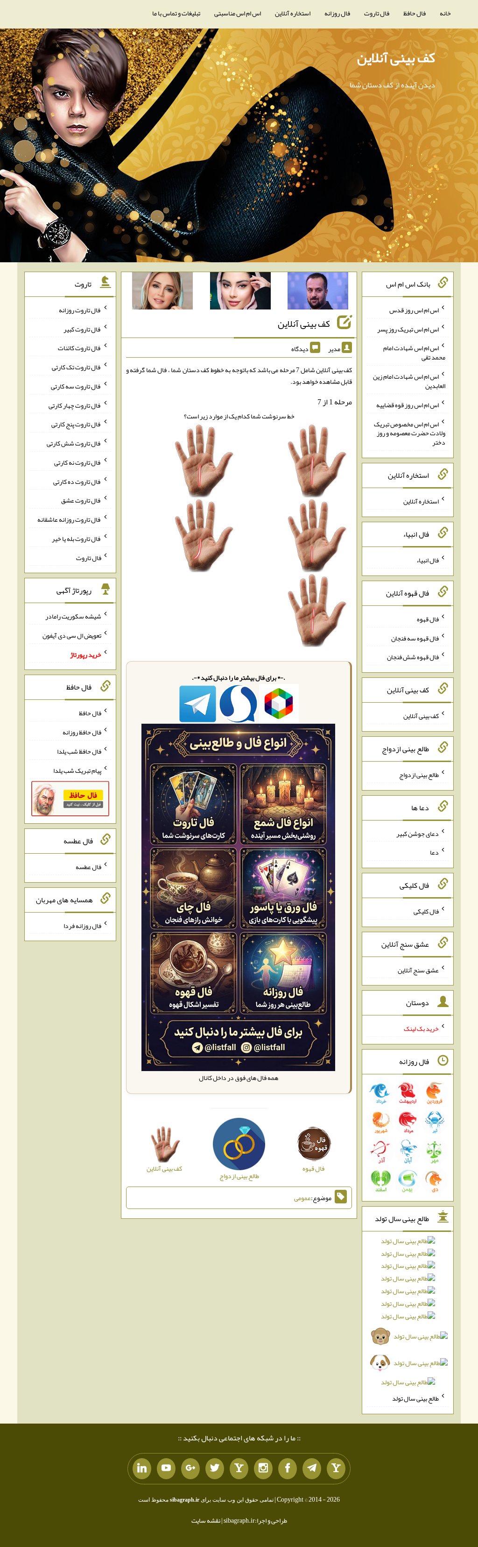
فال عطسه (88, 866)
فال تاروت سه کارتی (76, 386)
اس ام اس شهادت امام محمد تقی (414, 352)
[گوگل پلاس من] (190, 1469)
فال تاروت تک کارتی (76, 367)
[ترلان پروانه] (240, 292)
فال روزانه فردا (82, 925)
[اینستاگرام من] (263, 1469)
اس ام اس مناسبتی (237, 13)
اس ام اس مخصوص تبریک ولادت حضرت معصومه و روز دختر (409, 433)
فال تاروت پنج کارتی (76, 424)
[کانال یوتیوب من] (166, 1469)
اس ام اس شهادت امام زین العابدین (409, 381)
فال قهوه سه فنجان (415, 637)
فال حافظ (414, 13)
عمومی (302, 1197)
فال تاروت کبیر (82, 328)
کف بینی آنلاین (396, 57)
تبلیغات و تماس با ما (176, 13)
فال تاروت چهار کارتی (75, 404)
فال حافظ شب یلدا (79, 751)
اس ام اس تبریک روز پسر (408, 328)
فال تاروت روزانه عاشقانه (69, 519)
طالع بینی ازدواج (419, 774)
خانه (445, 13)
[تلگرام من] (311, 1469)
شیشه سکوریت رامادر (73, 616)
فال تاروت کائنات (79, 347)
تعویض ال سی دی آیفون (71, 635)
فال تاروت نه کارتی (77, 462)
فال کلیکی (426, 911)
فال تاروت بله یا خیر (76, 538)
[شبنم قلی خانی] (162, 292)
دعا (434, 852)
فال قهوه (428, 619)
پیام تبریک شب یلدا (77, 770)
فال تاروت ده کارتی (77, 481)
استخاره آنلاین (292, 13)
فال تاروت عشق (81, 500)
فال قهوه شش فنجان (413, 656)
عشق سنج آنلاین (418, 969)
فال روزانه (337, 13)
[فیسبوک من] (287, 1469)
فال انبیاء (427, 560)
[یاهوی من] (336, 1469)
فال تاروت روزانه (80, 310)
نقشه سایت (205, 1520)
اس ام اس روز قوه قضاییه (407, 404)
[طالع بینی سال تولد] (407, 1315)
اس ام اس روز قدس (414, 310)
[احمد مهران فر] (318, 292)
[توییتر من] (214, 1469)
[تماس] (239, 1469)
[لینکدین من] (142, 1469)
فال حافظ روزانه (82, 732)
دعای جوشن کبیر (417, 833)
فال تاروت (376, 13)
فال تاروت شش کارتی (74, 443)
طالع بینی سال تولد (415, 1398)
